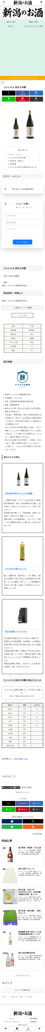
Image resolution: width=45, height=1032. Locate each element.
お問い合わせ (22, 1025)
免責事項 (33, 1022)
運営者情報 (33, 1018)
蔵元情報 (13, 164)
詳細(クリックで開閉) (23, 308)
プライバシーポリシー (11, 1022)
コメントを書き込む (22, 990)
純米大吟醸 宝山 (21, 759)
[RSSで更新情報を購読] (33, 827)
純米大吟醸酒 (27, 787)
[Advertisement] (22, 52)
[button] (36, 99)
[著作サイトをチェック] (12, 821)
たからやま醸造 (8, 787)
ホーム (11, 1018)
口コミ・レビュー (16, 154)
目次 (19, 150)
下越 (18, 787)
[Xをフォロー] (33, 821)
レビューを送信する (22, 242)
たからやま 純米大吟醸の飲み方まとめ (23, 167)
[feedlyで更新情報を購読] (12, 827)
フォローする (8, 776)
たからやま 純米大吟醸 (18, 158)
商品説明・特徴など (17, 161)
